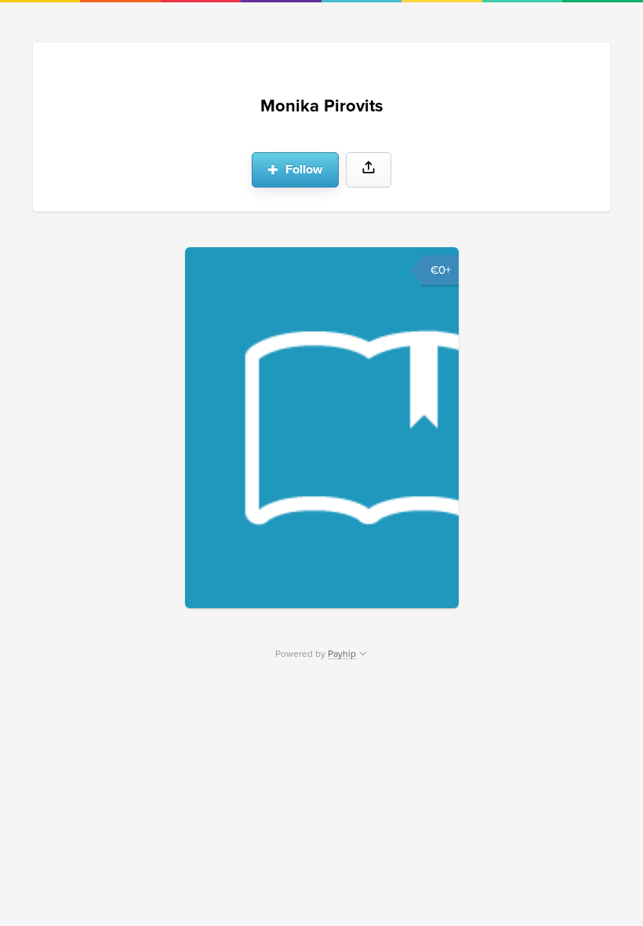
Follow (302, 169)
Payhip (342, 653)
